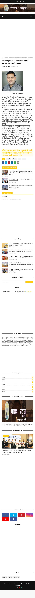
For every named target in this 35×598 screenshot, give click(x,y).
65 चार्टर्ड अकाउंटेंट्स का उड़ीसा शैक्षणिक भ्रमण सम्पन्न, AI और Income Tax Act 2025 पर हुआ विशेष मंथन (16, 451)
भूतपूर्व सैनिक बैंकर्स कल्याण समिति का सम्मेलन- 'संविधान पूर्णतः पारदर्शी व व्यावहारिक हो (20, 179)
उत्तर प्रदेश (8, 159)
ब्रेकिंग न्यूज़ (14, 159)
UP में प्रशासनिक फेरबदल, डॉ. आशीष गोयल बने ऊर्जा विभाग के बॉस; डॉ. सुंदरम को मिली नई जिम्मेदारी (21, 244)
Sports (10, 577)
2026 (17, 377)
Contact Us (16, 583)
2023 (17, 384)
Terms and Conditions (26, 583)
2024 (17, 382)
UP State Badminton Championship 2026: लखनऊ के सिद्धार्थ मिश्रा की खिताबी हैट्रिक (21, 270)
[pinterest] (23, 1)
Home (3, 57)
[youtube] (20, 1)
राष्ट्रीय (6, 57)
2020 (17, 391)
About (10, 583)
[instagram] (17, 1)
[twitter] (14, 1)
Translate (29, 291)
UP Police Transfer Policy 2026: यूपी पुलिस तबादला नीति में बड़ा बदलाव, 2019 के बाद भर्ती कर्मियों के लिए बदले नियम (21, 257)
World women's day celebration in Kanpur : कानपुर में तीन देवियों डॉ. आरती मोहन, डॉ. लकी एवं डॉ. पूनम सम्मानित (21, 250)
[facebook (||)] (13, 519)
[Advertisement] (17, 39)
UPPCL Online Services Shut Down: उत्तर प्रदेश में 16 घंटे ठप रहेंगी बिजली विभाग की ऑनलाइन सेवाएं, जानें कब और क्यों (21, 263)
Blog (22, 587)
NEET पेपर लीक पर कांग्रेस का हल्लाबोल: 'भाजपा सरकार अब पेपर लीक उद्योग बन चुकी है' (20, 186)
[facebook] (11, 1)
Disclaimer (17, 585)
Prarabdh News (7, 66)
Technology (16, 577)
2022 (17, 387)
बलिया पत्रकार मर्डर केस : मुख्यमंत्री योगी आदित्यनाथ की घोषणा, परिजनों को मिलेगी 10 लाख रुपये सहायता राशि (17, 152)
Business (4, 577)
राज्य (19, 159)
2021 (17, 389)
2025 (17, 379)
